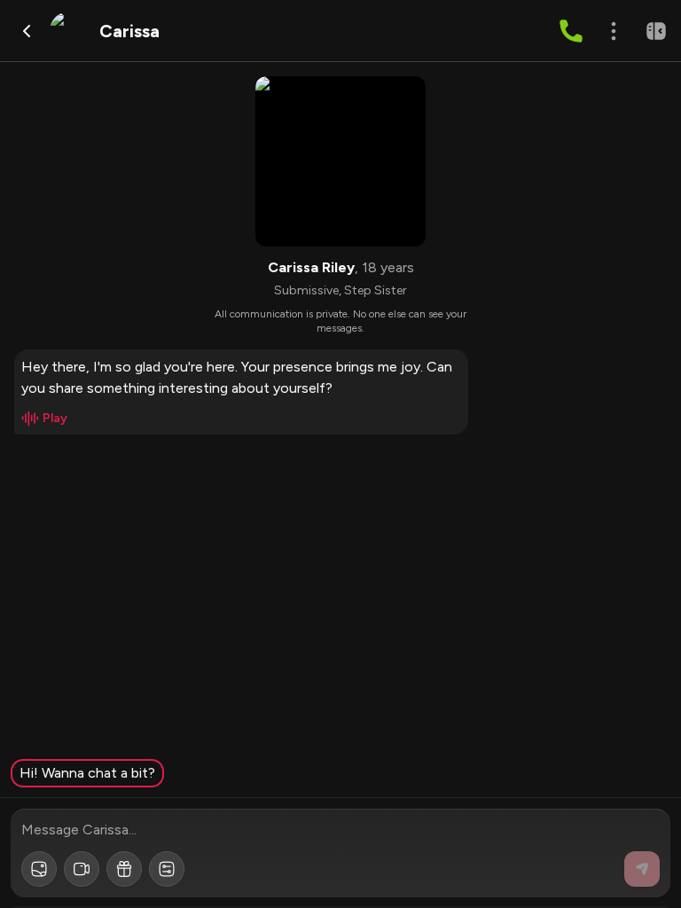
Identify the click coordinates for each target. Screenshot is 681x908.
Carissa (129, 31)
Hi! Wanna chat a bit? (87, 772)
